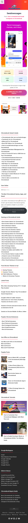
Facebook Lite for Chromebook (11, 139)
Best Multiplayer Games (9, 248)
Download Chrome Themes (9, 485)
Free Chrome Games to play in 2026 (12, 254)
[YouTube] (19, 518)
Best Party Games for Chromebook (12, 237)
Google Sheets (5, 465)
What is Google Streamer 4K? (9, 481)
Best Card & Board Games (9, 227)
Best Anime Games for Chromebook (12, 221)
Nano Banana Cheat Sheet (9, 457)
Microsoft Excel (6, 345)
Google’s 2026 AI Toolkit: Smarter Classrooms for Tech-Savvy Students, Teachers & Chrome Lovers (12, 299)
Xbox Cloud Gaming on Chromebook (12, 260)
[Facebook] (9, 518)
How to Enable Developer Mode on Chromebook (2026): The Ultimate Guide (14, 438)
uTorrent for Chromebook (9, 165)
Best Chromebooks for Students (10, 497)
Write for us (15, 514)
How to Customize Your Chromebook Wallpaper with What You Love (14, 417)
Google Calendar (6, 459)
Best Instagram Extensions (10, 325)
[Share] (22, 113)
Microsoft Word (5, 343)
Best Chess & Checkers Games (11, 229)
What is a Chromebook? (8, 477)
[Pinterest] (14, 518)
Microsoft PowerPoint (7, 347)
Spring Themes (7, 270)
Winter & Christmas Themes (11, 276)
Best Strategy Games (8, 246)
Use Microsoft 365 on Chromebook (11, 341)
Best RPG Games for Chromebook (12, 235)
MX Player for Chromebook (10, 163)
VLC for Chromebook (8, 161)
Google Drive (5, 463)
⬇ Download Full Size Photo (14, 92)
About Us (4, 512)
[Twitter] (12, 518)
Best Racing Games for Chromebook (13, 233)
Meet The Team (20, 512)
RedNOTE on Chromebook (9, 169)
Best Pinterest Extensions (10, 323)
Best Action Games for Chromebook (13, 223)
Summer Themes (8, 272)
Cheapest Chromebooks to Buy (10, 501)
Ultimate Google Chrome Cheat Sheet (13, 167)
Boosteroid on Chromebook (10, 258)
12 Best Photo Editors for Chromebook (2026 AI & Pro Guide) (16, 367)
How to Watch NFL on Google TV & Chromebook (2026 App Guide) (16, 359)
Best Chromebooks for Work (9, 499)
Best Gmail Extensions (8, 327)
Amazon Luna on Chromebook (11, 256)
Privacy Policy (23, 514)
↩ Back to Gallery (14, 108)
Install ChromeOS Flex (7, 475)
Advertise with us (6, 514)
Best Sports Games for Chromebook (13, 244)
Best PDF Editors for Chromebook (12, 143)
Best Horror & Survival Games (11, 231)
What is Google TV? (7, 479)
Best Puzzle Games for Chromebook (13, 239)
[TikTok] (16, 518)
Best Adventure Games (9, 225)
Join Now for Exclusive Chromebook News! (14, 211)
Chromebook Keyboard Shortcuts (12, 157)
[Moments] (5, 113)
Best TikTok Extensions (9, 321)
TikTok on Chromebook (9, 171)
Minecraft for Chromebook (10, 141)
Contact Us (12, 512)
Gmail (2, 455)
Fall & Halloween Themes (10, 274)
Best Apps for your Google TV (10, 483)
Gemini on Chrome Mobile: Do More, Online (13, 311)
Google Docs (5, 461)
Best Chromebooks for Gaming (10, 495)
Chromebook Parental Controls (11, 159)
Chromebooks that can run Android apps (14, 137)
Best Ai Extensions (7, 329)
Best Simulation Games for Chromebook (14, 242)
